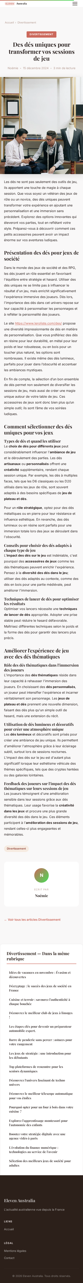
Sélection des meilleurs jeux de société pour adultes (40, 1163)
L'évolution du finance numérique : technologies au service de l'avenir (33, 1150)
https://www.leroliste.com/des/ (38, 323)
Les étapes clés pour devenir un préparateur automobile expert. (40, 1028)
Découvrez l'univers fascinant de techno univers (37, 1082)
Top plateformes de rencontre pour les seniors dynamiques (36, 1069)
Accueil (9, 22)
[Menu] (75, 3)
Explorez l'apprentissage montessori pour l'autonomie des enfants (38, 1123)
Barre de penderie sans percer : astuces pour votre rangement (40, 1042)
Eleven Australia (19, 1200)
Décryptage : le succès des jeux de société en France (40, 988)
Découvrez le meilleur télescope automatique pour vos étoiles (41, 1096)
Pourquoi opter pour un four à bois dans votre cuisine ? (41, 1109)
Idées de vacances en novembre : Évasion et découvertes (40, 974)
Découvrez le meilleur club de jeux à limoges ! (41, 1015)
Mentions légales (15, 1250)
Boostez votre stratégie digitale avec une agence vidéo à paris (37, 1136)
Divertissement (27, 22)
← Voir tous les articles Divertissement (32, 920)
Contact (9, 1258)
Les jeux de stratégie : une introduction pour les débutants (40, 1055)
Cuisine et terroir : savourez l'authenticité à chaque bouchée (39, 1002)
